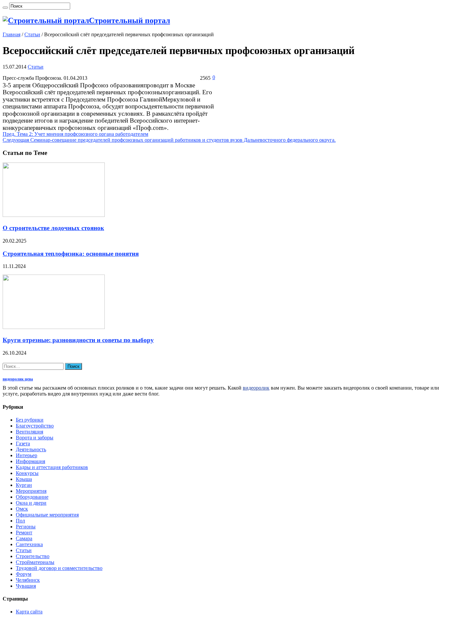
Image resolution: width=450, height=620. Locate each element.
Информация (30, 461)
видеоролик (256, 388)
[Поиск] (5, 8)
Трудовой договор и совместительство (59, 568)
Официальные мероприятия (47, 514)
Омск (22, 509)
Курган (24, 485)
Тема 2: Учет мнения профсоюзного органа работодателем (75, 134)
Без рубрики (29, 420)
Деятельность (31, 449)
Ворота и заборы (34, 437)
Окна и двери (31, 503)
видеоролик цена (18, 379)
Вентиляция (29, 431)
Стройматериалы (35, 562)
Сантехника (29, 544)
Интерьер (26, 455)
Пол (20, 520)
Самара (24, 538)
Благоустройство (35, 425)
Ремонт (24, 532)
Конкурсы (27, 473)
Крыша (24, 479)
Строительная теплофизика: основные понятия (71, 253)
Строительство (32, 556)
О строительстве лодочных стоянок (53, 227)
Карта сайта (29, 611)
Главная (11, 34)
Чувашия (26, 586)
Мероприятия (31, 491)
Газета (23, 443)
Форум (23, 574)
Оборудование (32, 497)
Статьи (32, 34)
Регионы (26, 526)
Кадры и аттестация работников (52, 467)
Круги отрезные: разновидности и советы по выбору (78, 340)
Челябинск (28, 580)
